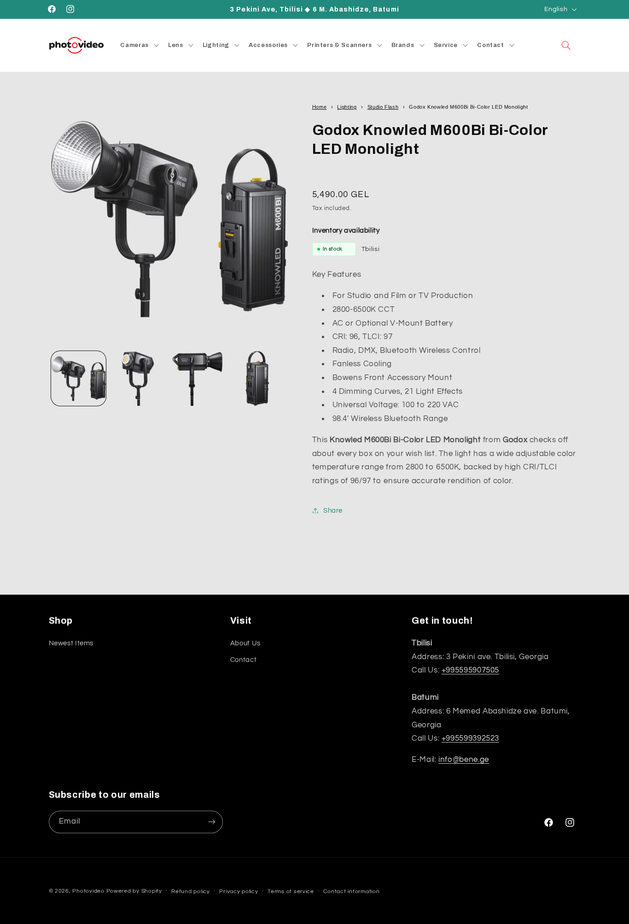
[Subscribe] (211, 821)
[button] (566, 45)
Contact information (351, 891)
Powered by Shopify (134, 891)
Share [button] (333, 510)
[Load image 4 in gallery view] (257, 378)
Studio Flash (383, 107)
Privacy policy (238, 891)
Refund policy (190, 891)
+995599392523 (470, 738)
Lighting (346, 107)
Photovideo (88, 891)
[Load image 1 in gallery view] (78, 378)
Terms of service (291, 891)
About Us (245, 642)
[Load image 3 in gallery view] (197, 378)
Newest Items (71, 642)
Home (319, 107)
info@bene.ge (463, 759)
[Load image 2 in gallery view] (138, 378)
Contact (243, 659)
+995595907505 (470, 670)
